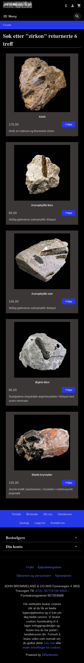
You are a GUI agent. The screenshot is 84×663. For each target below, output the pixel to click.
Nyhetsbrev (63, 575)
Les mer (50, 643)
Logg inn (39, 523)
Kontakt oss (58, 523)
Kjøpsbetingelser (49, 567)
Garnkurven (65, 514)
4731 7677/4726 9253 (51, 591)
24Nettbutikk (50, 655)
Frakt (30, 567)
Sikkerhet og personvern (33, 575)
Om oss (47, 514)
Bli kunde (32, 514)
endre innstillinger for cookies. (42, 647)
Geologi (24, 523)
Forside (7, 25)
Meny (12, 16)
